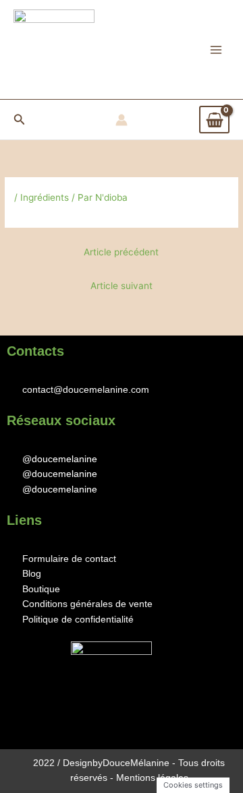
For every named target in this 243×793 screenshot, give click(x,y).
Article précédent (121, 252)
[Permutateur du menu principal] (216, 49)
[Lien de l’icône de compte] (121, 120)
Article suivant (121, 285)
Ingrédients (44, 197)
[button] (20, 119)
